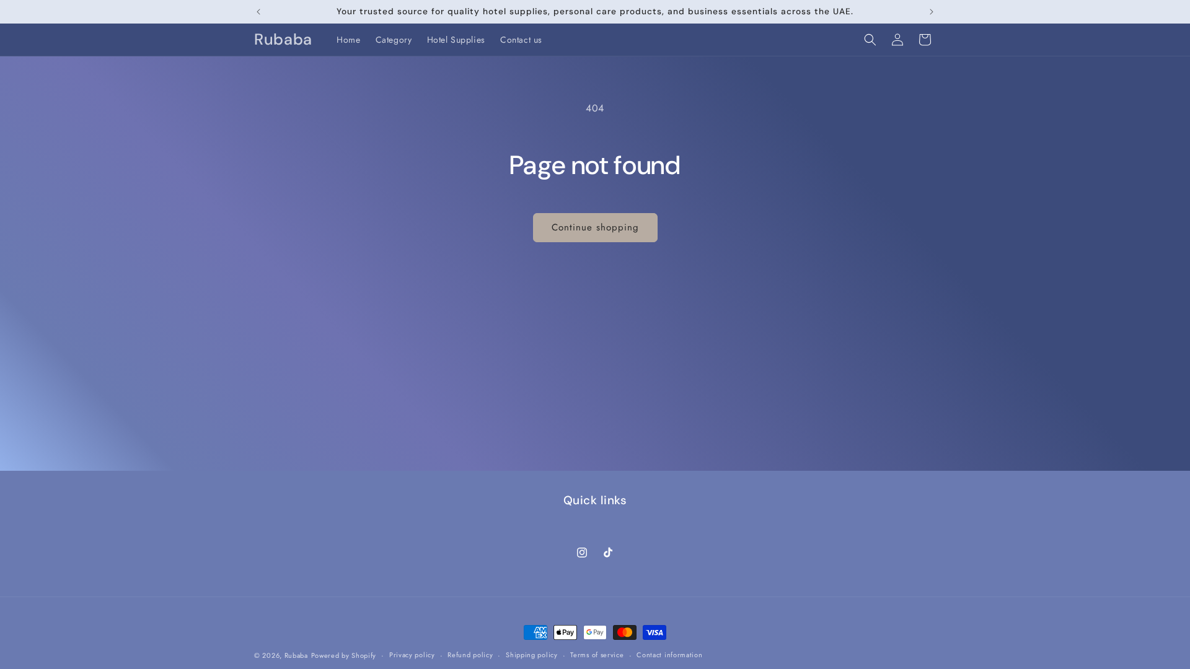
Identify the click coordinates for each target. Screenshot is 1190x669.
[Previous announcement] (258, 12)
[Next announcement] (931, 12)
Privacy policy (412, 655)
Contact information (669, 655)
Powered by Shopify (344, 655)
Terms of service (597, 655)
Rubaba (296, 655)
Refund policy (470, 655)
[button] (870, 39)
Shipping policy (532, 655)
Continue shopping (595, 227)
